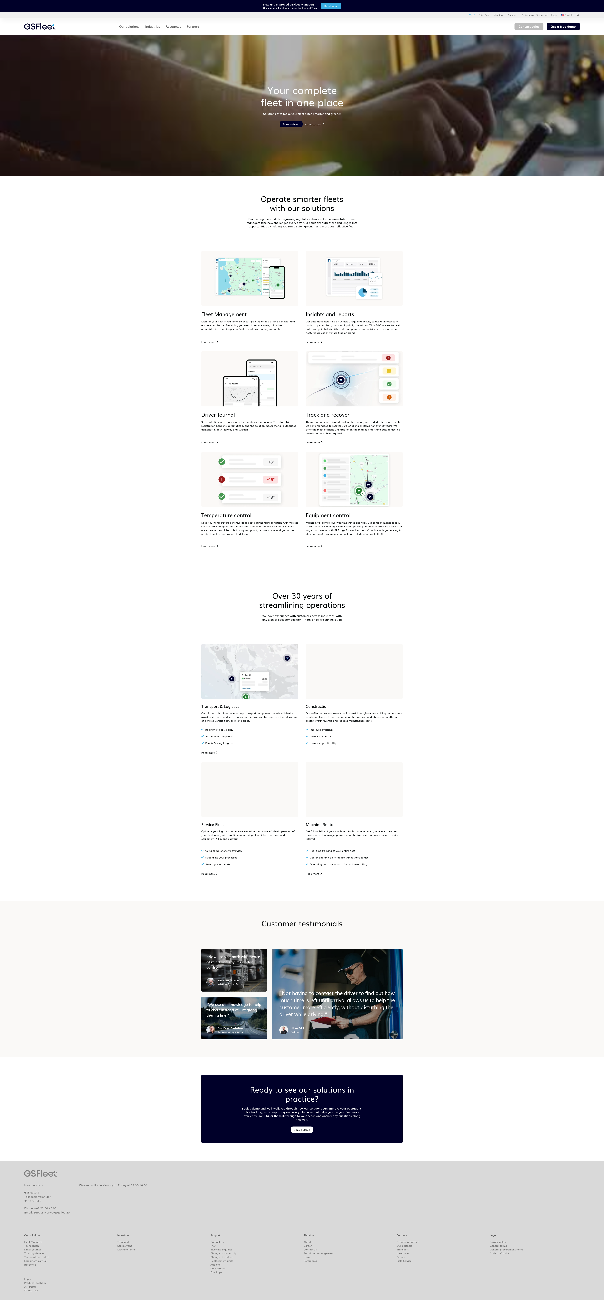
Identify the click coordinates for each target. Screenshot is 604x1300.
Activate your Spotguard (535, 15)
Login (554, 15)
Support (512, 15)
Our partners (404, 1245)
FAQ (213, 1245)
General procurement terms (506, 1249)
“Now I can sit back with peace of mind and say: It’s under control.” (233, 962)
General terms (498, 1245)
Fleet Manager (33, 1242)
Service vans (124, 1245)
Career (308, 1245)
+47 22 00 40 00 (45, 1208)
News (307, 1257)
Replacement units (221, 1261)
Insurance (403, 1253)
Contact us (217, 1242)
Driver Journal (32, 1249)
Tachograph (31, 1245)
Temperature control (36, 1257)
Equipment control (35, 1261)
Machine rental (126, 1249)
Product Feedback (35, 1283)
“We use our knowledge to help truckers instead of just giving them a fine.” (233, 1009)
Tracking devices (34, 1253)
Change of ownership (223, 1253)
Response (30, 1264)
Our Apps (216, 1272)
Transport (123, 1242)
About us (498, 15)
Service (401, 1257)
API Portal (30, 1286)
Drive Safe (484, 15)
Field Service (404, 1261)
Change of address (222, 1257)
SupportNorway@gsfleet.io (52, 1212)
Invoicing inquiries (221, 1249)
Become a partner (408, 1242)
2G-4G (472, 15)
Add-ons (215, 1264)
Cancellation (218, 1268)
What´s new (31, 1290)
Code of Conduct (500, 1253)
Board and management (319, 1253)
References (310, 1261)
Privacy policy (498, 1242)
